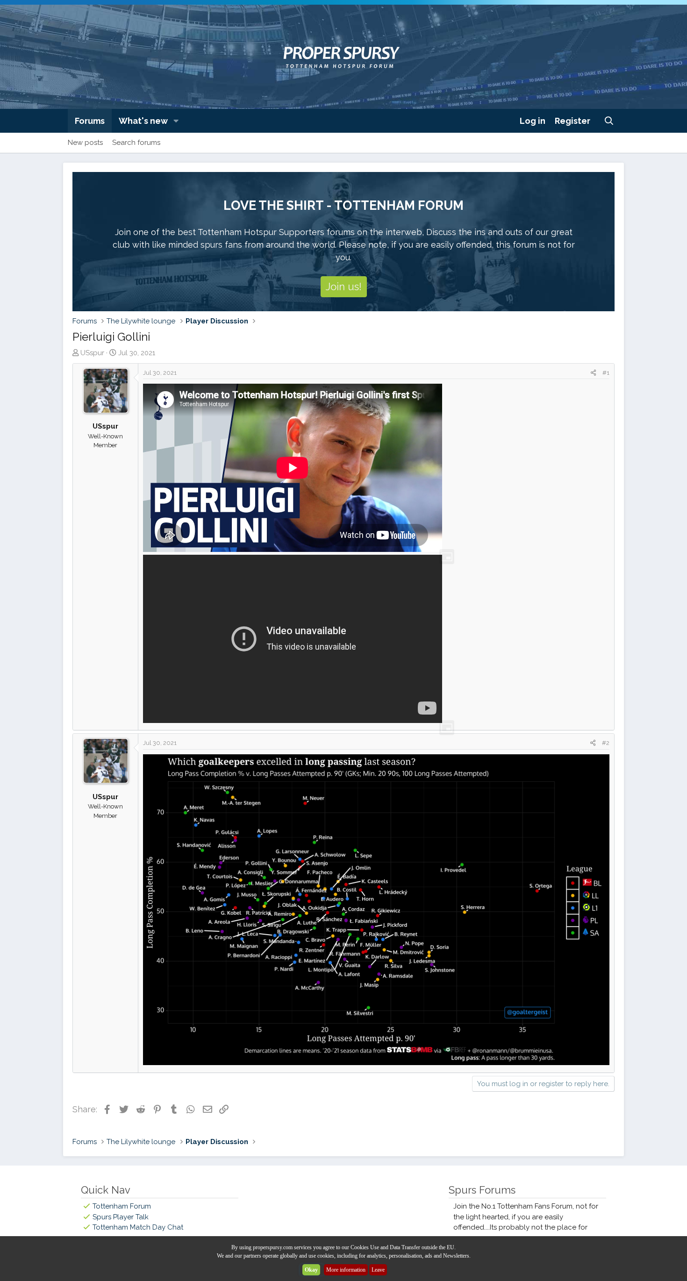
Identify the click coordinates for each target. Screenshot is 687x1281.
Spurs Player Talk (121, 1217)
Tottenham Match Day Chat (138, 1227)
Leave (378, 1270)
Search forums (136, 142)
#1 (605, 372)
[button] (176, 121)
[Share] (593, 373)
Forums (90, 121)
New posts (85, 142)
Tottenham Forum (122, 1206)
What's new (143, 121)
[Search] (609, 121)
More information (345, 1270)
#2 (605, 742)
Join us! (344, 286)
